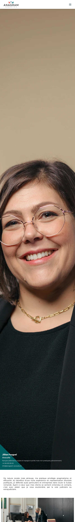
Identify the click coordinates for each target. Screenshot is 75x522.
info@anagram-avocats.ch (12, 466)
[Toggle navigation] (70, 4)
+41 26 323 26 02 (8, 463)
